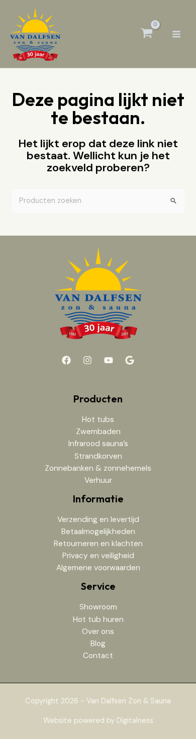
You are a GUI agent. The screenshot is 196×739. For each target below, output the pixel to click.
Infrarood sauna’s (98, 444)
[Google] (129, 360)
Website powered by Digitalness (98, 720)
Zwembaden (98, 432)
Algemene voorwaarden (98, 568)
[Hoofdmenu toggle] (176, 33)
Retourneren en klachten (98, 544)
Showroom (98, 607)
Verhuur (98, 480)
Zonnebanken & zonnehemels (98, 468)
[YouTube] (108, 360)
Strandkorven (98, 456)
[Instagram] (87, 360)
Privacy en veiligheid (98, 556)
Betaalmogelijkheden (98, 531)
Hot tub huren (98, 619)
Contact (98, 656)
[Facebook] (66, 360)
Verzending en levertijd (98, 519)
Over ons (98, 631)
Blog (98, 644)
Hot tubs (98, 419)
